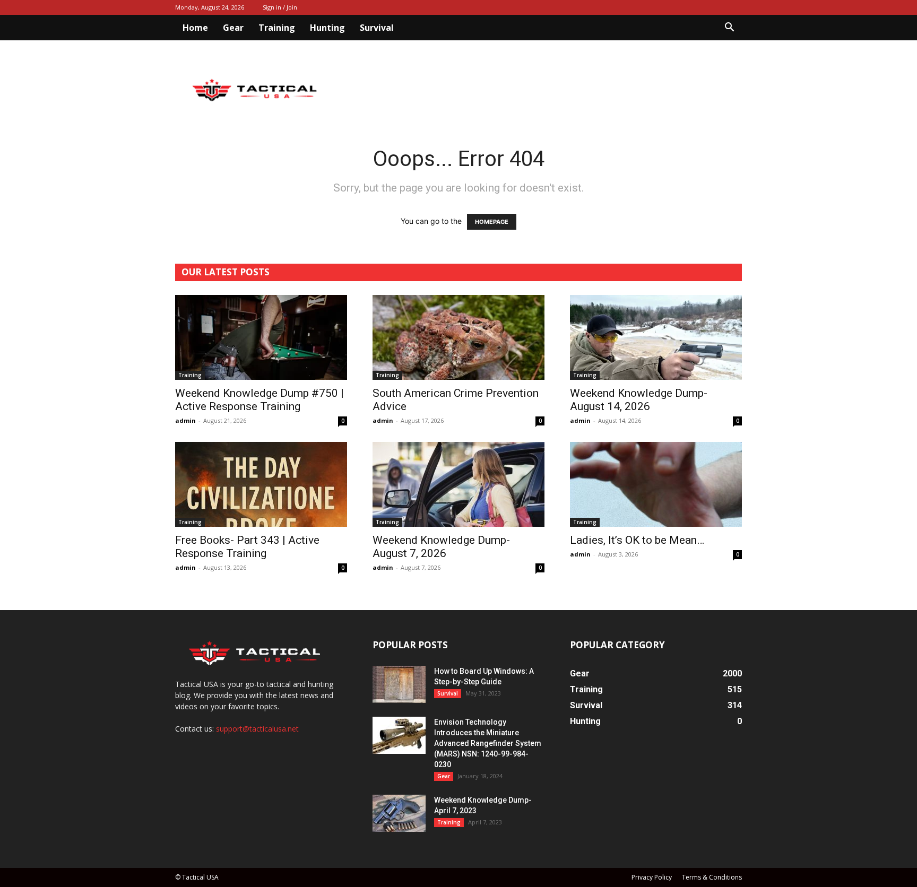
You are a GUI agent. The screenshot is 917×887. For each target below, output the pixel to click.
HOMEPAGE (491, 221)
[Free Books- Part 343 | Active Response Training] (261, 484)
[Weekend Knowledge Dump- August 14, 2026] (656, 337)
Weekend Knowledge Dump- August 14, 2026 (638, 400)
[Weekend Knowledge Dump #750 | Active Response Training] (261, 337)
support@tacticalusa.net (257, 729)
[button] (729, 28)
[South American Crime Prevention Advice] (458, 337)
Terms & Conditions (712, 877)
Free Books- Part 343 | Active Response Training (247, 547)
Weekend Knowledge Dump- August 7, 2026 (441, 547)
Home (195, 27)
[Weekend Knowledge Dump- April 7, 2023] (399, 813)
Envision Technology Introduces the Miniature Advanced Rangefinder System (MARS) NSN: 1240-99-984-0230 (487, 743)
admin (185, 420)
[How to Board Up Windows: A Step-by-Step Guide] (399, 684)
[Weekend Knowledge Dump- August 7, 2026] (458, 484)
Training (276, 27)
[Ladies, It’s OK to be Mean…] (656, 484)
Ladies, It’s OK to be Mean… (637, 540)
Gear (233, 27)
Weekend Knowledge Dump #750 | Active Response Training (259, 400)
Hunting (327, 27)
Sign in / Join (280, 7)
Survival (377, 27)
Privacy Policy (651, 877)
